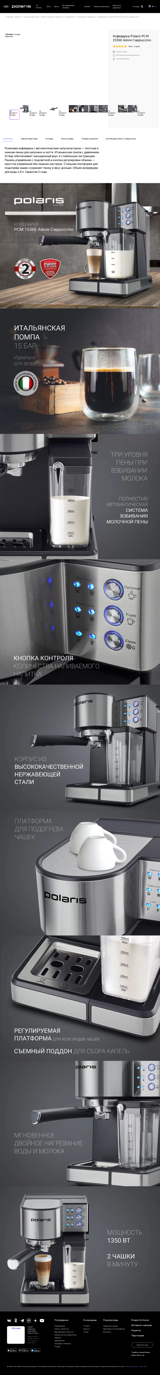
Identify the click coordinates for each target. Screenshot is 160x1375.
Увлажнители (60, 1341)
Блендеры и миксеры (63, 1344)
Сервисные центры (110, 1326)
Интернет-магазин (141, 1325)
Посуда (136, 6)
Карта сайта (143, 1366)
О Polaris (86, 1326)
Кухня (56, 6)
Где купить (107, 1332)
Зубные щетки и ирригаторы (65, 1335)
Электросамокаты (101, 6)
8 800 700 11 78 (137, 1355)
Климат (87, 6)
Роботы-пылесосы (62, 1329)
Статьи (85, 1332)
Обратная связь (142, 1345)
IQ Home (38, 6)
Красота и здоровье (117, 6)
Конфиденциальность (132, 1366)
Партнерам (137, 1335)
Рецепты (136, 1330)
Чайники (58, 1338)
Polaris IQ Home (140, 1320)
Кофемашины (60, 1326)
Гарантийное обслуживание (114, 1329)
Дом (49, 6)
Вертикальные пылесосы (64, 1332)
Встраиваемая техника (68, 6)
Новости (86, 1329)
